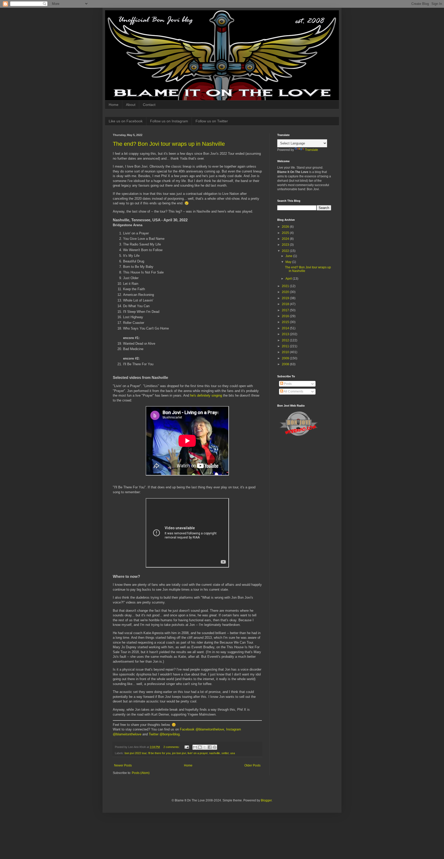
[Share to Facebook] (209, 747)
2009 (286, 358)
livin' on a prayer (198, 753)
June (289, 256)
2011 (286, 346)
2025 (286, 233)
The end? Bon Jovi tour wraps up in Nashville (169, 144)
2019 (286, 298)
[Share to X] (204, 747)
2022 (286, 251)
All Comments (293, 391)
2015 (286, 322)
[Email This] (195, 747)
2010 (286, 352)
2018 (286, 304)
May (288, 262)
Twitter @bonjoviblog (164, 734)
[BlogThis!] (199, 747)
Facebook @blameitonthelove (202, 729)
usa (232, 753)
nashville (214, 753)
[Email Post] (186, 746)
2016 (286, 316)
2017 (286, 310)
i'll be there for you (159, 753)
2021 (286, 286)
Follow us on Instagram (169, 121)
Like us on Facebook (126, 121)
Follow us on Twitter (212, 121)
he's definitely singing (206, 395)
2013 (286, 334)
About (130, 105)
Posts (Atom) (141, 773)
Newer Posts (123, 765)
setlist (225, 753)
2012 (286, 340)
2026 (286, 227)
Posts (287, 384)
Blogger (266, 800)
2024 (286, 239)
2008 (286, 364)
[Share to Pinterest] (214, 747)
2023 (286, 244)
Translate (311, 150)
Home (113, 105)
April (289, 278)
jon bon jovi (179, 753)
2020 (286, 292)
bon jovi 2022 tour (135, 753)
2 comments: (171, 746)
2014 (286, 328)
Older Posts (252, 765)
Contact (149, 105)
